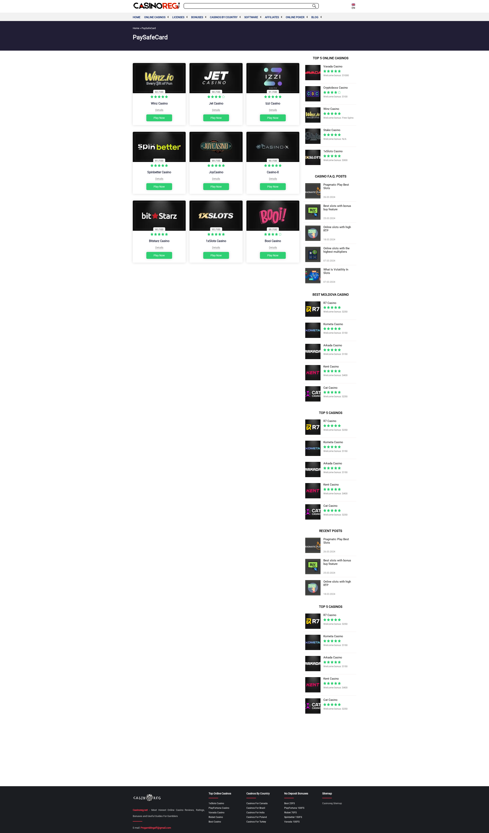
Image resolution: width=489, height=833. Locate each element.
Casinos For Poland (256, 817)
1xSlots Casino (216, 241)
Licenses (178, 17)
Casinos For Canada (257, 803)
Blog (314, 17)
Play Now (159, 117)
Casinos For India (255, 812)
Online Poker (295, 17)
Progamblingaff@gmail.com (156, 827)
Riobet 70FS (290, 812)
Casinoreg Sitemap (332, 803)
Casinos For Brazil (255, 808)
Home (136, 17)
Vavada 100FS (292, 821)
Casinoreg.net (140, 810)
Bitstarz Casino (159, 241)
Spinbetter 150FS (293, 817)
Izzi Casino (273, 103)
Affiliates (272, 17)
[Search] (314, 6)
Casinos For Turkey (256, 821)
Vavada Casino (216, 812)
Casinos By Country (223, 17)
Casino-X (273, 172)
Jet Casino (216, 103)
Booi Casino (273, 241)
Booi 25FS (289, 803)
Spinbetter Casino (159, 172)
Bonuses (197, 17)
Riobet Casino (216, 817)
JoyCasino (216, 172)
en (353, 7)
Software (251, 17)
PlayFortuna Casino (219, 808)
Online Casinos (154, 17)
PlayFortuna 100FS (294, 808)
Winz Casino (159, 103)
